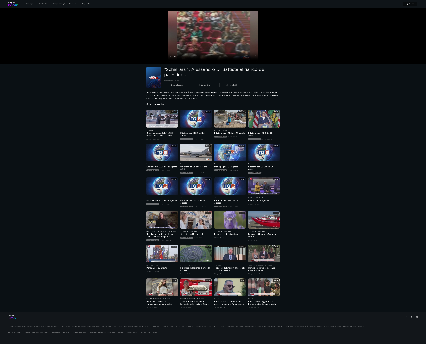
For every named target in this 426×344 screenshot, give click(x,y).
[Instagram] (411, 317)
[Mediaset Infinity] (13, 4)
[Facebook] (406, 317)
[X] (417, 317)
